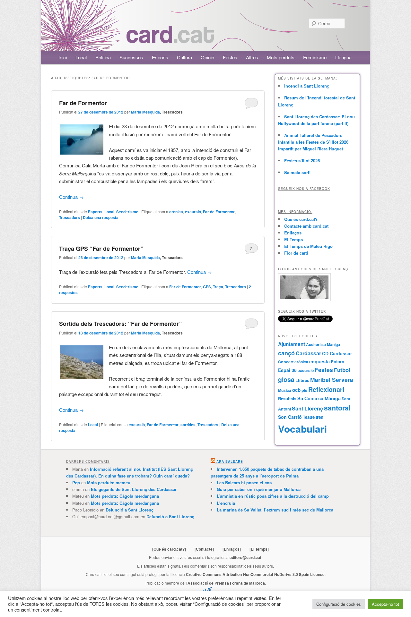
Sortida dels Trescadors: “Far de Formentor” (120, 323)
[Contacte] (204, 549)
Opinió (207, 57)
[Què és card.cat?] (169, 549)
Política (103, 57)
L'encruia (226, 503)
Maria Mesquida (145, 112)
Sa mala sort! (297, 172)
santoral (337, 408)
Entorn (337, 362)
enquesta (319, 361)
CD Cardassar (337, 353)
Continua (71, 196)
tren (319, 417)
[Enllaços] (232, 549)
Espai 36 (287, 370)
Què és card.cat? (301, 219)
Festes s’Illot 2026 (302, 160)
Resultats (287, 398)
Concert (285, 362)
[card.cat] (170, 39)
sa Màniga (329, 398)
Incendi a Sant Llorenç (306, 86)
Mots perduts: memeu (108, 482)
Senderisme (127, 212)
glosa (286, 379)
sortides (188, 424)
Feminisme (315, 57)
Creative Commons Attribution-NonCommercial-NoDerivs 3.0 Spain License (255, 574)
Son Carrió (290, 417)
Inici (62, 57)
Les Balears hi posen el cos (244, 482)
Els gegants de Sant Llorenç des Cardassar (134, 489)
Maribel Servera (331, 380)
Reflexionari (326, 389)
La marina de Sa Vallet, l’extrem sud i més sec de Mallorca (275, 510)
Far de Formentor (83, 103)
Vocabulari (302, 428)
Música (284, 390)
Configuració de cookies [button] (338, 604)
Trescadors (69, 217)
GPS (207, 287)
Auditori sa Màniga (323, 344)
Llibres (302, 380)
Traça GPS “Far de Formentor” (101, 248)
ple (304, 390)
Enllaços (293, 233)
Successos (131, 57)
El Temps (293, 239)
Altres (252, 57)
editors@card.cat (245, 557)
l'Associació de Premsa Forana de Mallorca (225, 583)
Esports (160, 57)
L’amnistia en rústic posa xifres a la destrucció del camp (273, 496)
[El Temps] (259, 549)
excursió (193, 212)
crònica (176, 212)
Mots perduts (280, 57)
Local (81, 57)
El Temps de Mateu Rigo (308, 246)
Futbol (342, 370)
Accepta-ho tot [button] (385, 604)
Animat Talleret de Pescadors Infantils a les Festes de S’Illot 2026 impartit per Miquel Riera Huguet (313, 142)
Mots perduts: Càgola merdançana (125, 496)
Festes (230, 57)
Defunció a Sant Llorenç (129, 510)
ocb (296, 389)
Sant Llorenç (307, 408)
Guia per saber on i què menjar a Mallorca (259, 489)
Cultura (184, 57)
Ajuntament (291, 344)
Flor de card (296, 253)
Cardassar (308, 353)
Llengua (343, 57)
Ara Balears (229, 461)
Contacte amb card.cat (306, 226)
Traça (218, 287)
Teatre (309, 417)
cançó (286, 353)
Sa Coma (307, 398)
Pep (76, 482)
